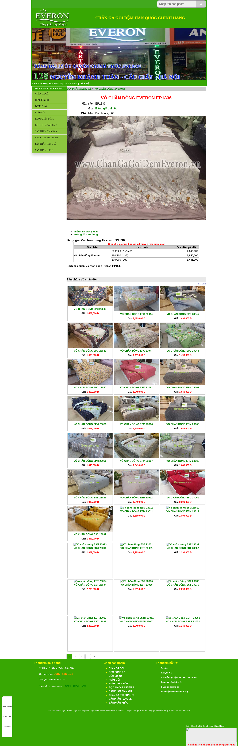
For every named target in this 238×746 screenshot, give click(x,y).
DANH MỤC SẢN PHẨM (49, 88)
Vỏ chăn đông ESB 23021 (90, 497)
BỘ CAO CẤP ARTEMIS (46, 125)
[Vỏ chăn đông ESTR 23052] (183, 617)
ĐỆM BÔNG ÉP (42, 100)
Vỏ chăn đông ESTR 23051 (136, 621)
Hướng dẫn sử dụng (86, 234)
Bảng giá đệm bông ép (171, 682)
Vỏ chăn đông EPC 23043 (90, 309)
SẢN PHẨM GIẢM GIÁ (46, 131)
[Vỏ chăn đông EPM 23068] (182, 457)
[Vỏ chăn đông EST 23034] (90, 581)
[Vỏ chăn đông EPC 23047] (136, 347)
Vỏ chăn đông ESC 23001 (183, 497)
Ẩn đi (233, 725)
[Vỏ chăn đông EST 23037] (90, 617)
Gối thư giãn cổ (166, 710)
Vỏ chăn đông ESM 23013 (90, 548)
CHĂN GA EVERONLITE (46, 138)
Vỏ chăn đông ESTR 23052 (183, 621)
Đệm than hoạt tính (81, 710)
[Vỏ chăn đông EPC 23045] (182, 310)
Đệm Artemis (67, 710)
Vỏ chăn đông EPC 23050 (90, 387)
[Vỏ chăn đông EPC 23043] (90, 305)
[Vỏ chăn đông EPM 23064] (136, 420)
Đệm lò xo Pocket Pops (100, 710)
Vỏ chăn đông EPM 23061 (136, 387)
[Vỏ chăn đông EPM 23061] (136, 383)
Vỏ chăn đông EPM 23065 (182, 424)
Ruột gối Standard (139, 710)
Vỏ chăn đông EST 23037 (90, 621)
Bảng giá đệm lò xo (170, 687)
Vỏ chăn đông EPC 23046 (90, 350)
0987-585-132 (63, 674)
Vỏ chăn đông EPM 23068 (182, 460)
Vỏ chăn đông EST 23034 (90, 584)
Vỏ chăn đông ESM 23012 (182, 511)
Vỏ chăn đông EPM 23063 (90, 424)
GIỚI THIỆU (71, 83)
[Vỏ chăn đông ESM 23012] (182, 507)
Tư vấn (164, 668)
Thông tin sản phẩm (86, 231)
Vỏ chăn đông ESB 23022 (136, 497)
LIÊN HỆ (84, 83)
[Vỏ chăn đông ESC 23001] (182, 494)
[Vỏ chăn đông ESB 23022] (136, 494)
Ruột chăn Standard (182, 710)
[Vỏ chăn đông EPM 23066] (90, 457)
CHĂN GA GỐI (42, 94)
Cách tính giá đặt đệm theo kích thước (179, 677)
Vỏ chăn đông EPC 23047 (136, 350)
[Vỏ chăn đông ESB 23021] (90, 494)
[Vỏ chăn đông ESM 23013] (90, 544)
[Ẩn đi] (211, 741)
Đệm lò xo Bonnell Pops (121, 710)
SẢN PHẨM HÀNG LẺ (45, 144)
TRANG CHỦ (39, 83)
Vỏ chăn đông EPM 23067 (136, 460)
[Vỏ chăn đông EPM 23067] (136, 457)
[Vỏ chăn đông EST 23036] (183, 581)
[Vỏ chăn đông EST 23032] (183, 544)
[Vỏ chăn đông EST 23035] (136, 581)
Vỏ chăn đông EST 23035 (136, 584)
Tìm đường (7, 706)
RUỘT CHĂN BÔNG (44, 119)
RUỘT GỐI (40, 113)
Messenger (7, 726)
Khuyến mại (166, 673)
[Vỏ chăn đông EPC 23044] (136, 310)
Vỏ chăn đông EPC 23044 (136, 314)
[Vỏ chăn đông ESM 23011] (136, 507)
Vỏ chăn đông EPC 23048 (183, 350)
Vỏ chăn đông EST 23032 (183, 548)
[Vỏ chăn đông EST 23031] (136, 544)
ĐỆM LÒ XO (41, 106)
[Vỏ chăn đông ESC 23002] (90, 530)
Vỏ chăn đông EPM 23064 (136, 424)
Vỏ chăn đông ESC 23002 (90, 534)
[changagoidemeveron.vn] (53, 26)
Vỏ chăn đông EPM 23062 (182, 387)
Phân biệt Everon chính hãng (174, 692)
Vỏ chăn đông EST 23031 (136, 548)
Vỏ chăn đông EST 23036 (183, 584)
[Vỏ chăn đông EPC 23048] (182, 347)
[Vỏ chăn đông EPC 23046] (90, 347)
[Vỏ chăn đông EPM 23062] (182, 383)
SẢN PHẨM (55, 83)
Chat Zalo (7, 716)
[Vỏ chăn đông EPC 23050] (90, 383)
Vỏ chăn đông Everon (109, 89)
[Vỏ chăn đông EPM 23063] (90, 420)
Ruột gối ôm (154, 710)
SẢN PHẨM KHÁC (44, 150)
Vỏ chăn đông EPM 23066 (90, 460)
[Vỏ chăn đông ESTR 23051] (136, 617)
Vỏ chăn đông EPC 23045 (183, 314)
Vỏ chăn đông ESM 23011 (136, 511)
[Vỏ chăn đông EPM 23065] (182, 420)
